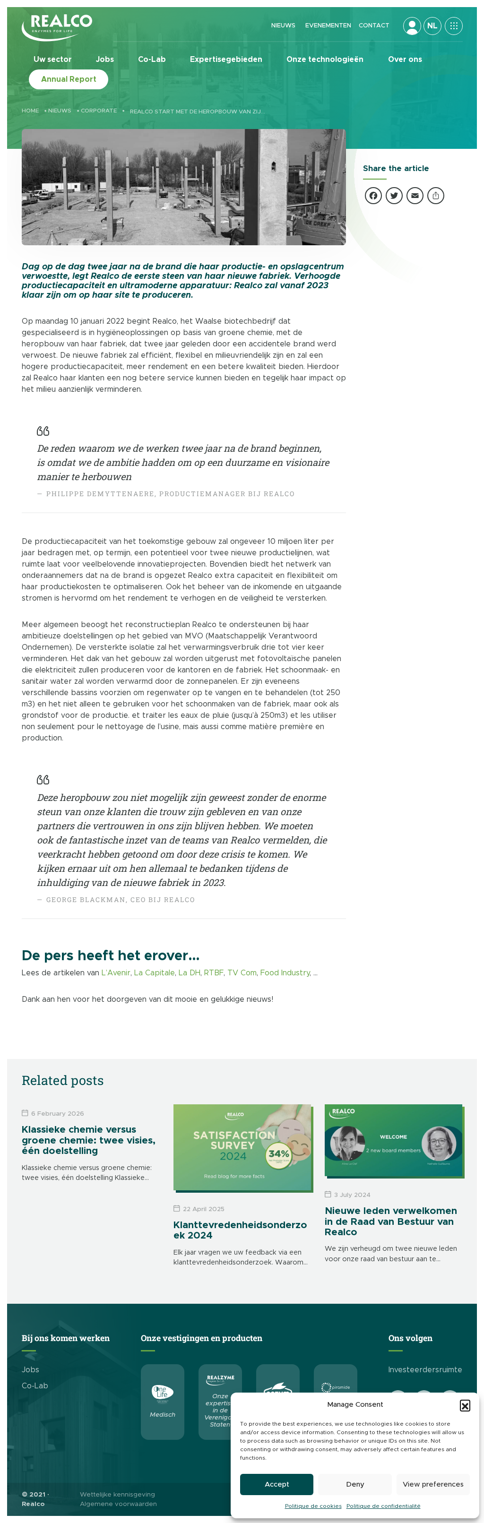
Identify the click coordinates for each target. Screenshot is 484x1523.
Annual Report (68, 79)
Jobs (105, 59)
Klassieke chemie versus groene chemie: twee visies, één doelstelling (89, 1140)
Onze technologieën (324, 59)
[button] (465, 1405)
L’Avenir (116, 973)
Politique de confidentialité (383, 1506)
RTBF (214, 973)
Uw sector (53, 59)
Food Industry (285, 973)
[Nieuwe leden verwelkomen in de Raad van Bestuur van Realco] (393, 1140)
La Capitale (154, 973)
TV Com (242, 973)
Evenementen (328, 26)
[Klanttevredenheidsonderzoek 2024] (242, 1147)
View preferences (433, 1484)
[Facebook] (373, 197)
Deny (355, 1484)
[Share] (435, 197)
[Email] (415, 197)
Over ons (405, 59)
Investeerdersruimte (425, 1370)
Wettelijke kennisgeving (117, 1494)
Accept (277, 1484)
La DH (189, 973)
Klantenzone (412, 26)
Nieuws (283, 26)
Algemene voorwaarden (118, 1504)
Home (30, 110)
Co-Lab (152, 59)
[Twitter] (394, 197)
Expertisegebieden (226, 59)
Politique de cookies (313, 1506)
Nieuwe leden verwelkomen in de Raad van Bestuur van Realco (391, 1221)
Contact (374, 26)
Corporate (99, 110)
